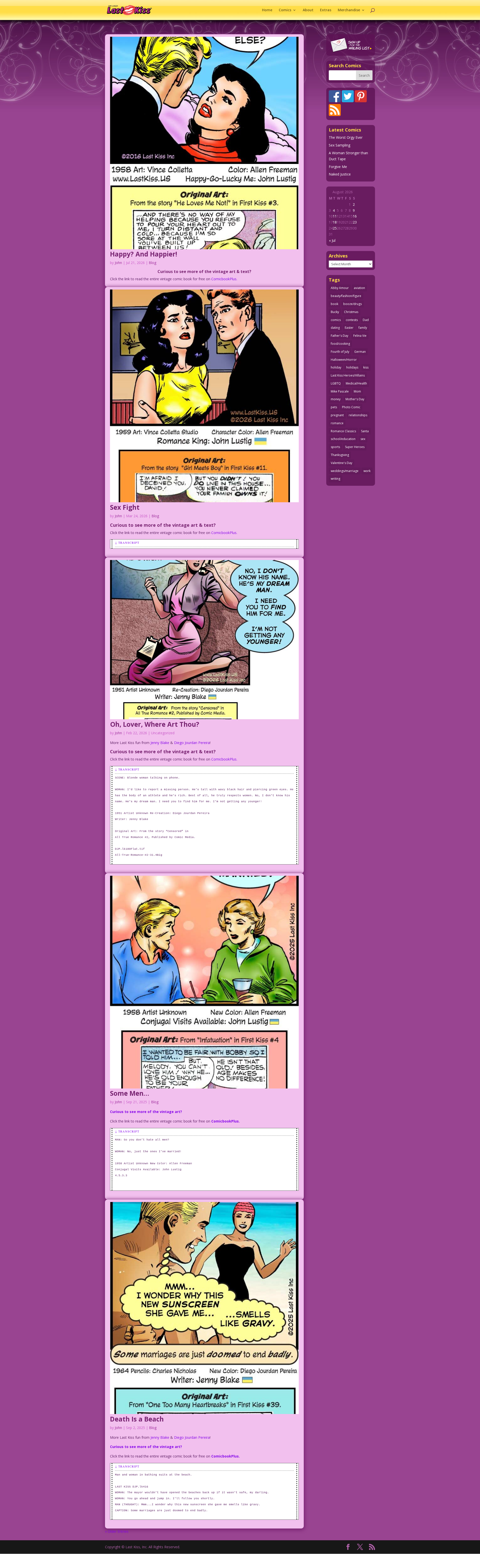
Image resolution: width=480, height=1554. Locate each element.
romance (337, 423)
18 (335, 222)
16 (355, 216)
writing (335, 478)
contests (352, 320)
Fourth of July (340, 352)
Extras (325, 10)
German (360, 352)
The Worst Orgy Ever (345, 137)
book (334, 304)
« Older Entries (116, 1531)
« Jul (332, 240)
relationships (358, 415)
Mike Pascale (340, 391)
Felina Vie (359, 336)
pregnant (337, 415)
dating (335, 328)
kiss (365, 367)
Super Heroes (354, 447)
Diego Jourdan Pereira (192, 742)
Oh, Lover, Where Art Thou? (154, 724)
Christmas (351, 312)
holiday (336, 367)
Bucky (335, 312)
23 (355, 222)
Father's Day (339, 336)
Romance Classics (343, 431)
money (335, 399)
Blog (152, 262)
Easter (349, 328)
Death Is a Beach (137, 1419)
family (362, 328)
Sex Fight (125, 507)
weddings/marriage (344, 471)
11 (335, 216)
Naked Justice (340, 174)
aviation (359, 288)
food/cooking (340, 344)
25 (335, 228)
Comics (285, 10)
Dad (366, 320)
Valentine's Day (341, 463)
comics (336, 320)
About (308, 10)
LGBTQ (336, 383)
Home (267, 10)
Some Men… (129, 1093)
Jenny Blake (159, 742)
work (367, 471)
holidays (352, 367)
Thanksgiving (340, 455)
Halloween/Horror (344, 360)
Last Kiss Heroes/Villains (348, 375)
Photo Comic (351, 407)
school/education (343, 439)
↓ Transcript (127, 542)
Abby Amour (340, 288)
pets (334, 407)
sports (335, 447)
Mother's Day (355, 399)
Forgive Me (338, 166)
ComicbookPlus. (224, 278)
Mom (357, 391)
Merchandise (349, 10)
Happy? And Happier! (143, 254)
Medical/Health (356, 383)
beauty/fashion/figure (346, 296)
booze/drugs (352, 304)
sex (362, 439)
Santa (365, 431)
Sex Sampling (339, 145)
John (118, 262)
